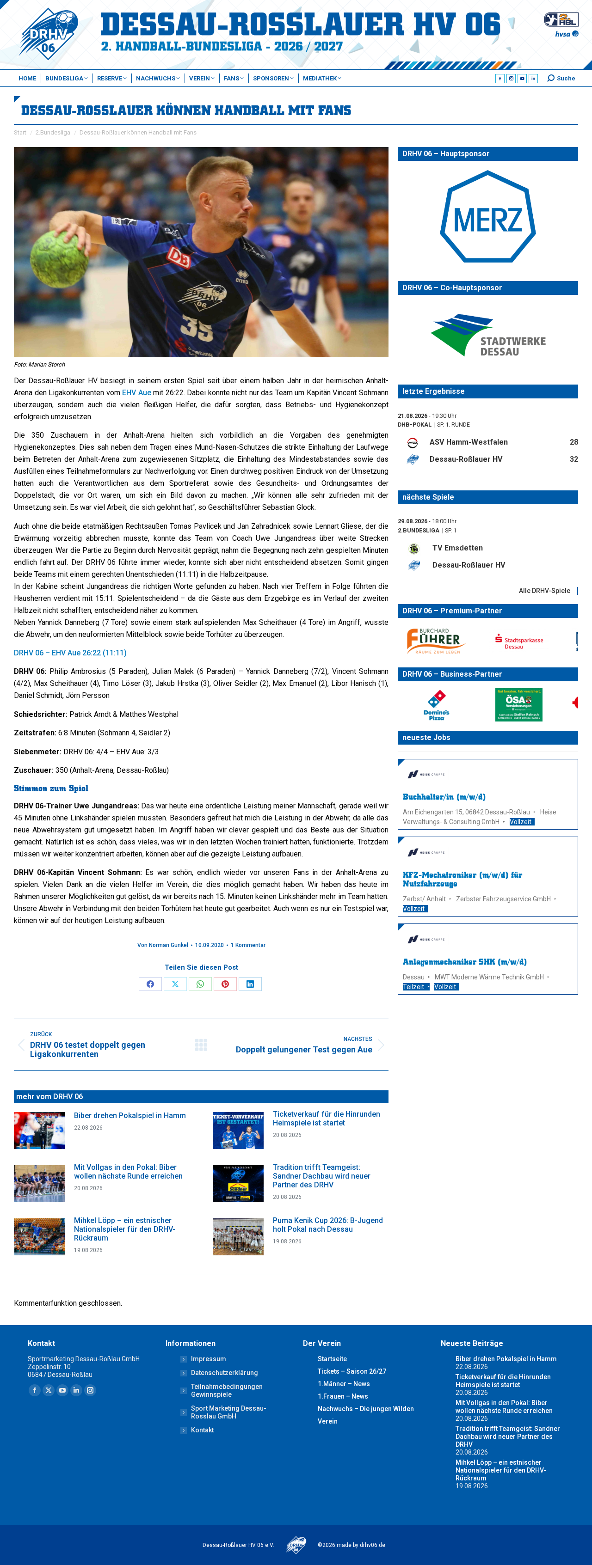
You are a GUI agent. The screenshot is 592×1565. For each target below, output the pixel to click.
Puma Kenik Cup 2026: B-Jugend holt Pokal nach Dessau (328, 1225)
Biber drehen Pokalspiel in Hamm (130, 1115)
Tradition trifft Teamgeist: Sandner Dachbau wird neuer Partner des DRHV (321, 1176)
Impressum (208, 1359)
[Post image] (39, 1130)
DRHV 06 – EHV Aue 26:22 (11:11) (70, 652)
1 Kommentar (248, 945)
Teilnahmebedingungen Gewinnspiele (227, 1390)
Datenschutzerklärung (224, 1372)
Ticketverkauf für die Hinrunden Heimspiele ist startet (326, 1118)
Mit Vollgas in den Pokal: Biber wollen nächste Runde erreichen (128, 1171)
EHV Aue (136, 392)
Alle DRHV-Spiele (544, 590)
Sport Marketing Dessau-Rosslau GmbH (228, 1412)
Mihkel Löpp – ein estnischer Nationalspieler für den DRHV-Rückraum (124, 1229)
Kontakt (202, 1430)
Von (162, 945)
